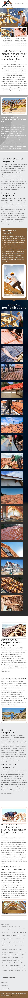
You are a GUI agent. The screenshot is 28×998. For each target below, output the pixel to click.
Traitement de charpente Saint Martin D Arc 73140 (14, 970)
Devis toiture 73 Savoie (11, 430)
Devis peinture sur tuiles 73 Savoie (13, 536)
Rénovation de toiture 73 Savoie (12, 589)
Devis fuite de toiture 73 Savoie (12, 358)
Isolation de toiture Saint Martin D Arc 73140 (12, 962)
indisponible (20, 4)
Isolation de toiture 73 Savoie (11, 518)
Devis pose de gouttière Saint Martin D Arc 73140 (14, 952)
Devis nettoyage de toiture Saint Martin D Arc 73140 (13, 942)
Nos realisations (10, 25)
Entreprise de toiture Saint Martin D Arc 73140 (13, 957)
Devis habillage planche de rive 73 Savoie (12, 482)
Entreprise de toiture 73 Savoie (11, 465)
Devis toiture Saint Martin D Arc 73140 (11, 926)
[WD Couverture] (8, 4)
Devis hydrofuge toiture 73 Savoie (12, 500)
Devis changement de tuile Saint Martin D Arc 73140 (13, 939)
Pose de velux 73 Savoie (11, 554)
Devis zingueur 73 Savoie (12, 448)
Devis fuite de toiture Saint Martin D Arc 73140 (13, 955)
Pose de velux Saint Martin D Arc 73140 (11, 960)
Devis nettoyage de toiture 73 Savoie (12, 376)
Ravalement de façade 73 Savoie (12, 571)
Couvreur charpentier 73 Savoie (11, 323)
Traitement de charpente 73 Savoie (13, 607)
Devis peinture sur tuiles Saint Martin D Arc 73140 (14, 932)
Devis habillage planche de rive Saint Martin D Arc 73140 (14, 929)
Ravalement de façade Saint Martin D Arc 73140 (13, 965)
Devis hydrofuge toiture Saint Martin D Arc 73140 (14, 935)
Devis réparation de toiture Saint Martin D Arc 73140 (13, 946)
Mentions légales (22, 993)
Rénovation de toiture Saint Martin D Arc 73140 (13, 968)
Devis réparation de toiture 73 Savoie (12, 411)
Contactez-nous (5, 995)
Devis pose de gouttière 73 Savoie (12, 394)
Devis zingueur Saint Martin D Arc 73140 (12, 949)
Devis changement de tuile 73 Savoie (12, 340)
